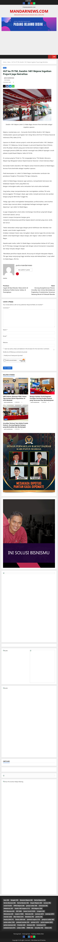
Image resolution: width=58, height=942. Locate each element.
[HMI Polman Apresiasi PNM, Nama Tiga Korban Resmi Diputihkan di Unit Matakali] (15, 386)
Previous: (15, 289)
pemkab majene (33, 919)
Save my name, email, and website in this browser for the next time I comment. (27, 349)
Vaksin (48, 928)
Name (5, 330)
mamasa (39, 914)
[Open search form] (46, 56)
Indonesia (43, 906)
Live (54, 56)
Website (5, 342)
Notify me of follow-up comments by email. (15, 352)
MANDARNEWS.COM (29, 11)
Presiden (21, 925)
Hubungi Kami (26, 934)
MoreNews (34, 940)
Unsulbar (39, 928)
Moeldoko (29, 917)
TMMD (30, 928)
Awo (6, 900)
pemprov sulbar (48, 919)
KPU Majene (37, 908)
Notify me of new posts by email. (13, 355)
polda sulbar (9, 922)
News (4, 67)
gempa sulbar (31, 906)
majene (19, 914)
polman (35, 922)
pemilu (39, 917)
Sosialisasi (41, 925)
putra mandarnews (9, 78)
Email (5, 336)
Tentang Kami (17, 934)
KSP (19, 911)
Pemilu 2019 (9, 919)
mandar (8, 917)
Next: (43, 290)
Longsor (40, 911)
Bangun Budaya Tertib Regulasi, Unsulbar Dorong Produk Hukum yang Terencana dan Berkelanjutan (42, 398)
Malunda (29, 914)
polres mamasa (10, 925)
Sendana (31, 925)
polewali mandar (22, 922)
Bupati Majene (36, 903)
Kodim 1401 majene (22, 908)
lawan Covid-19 (29, 911)
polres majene (46, 922)
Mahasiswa (8, 914)
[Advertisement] (29, 42)
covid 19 (8, 906)
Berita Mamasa (9, 903)
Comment (6, 308)
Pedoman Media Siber (37, 934)
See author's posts (24, 270)
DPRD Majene (19, 906)
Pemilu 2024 (20, 919)
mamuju (49, 914)
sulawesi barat (9, 928)
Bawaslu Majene (26, 900)
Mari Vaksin (18, 917)
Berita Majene (39, 900)
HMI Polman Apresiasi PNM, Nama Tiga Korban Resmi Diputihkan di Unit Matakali (14, 398)
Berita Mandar (23, 903)
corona (47, 903)
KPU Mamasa (9, 911)
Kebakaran (8, 908)
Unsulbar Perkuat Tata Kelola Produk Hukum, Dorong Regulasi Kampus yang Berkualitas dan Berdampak (15, 425)
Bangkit (14, 900)
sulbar (21, 928)
